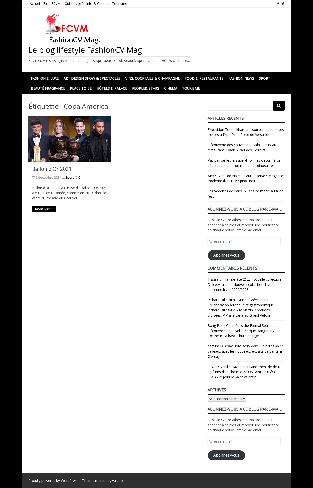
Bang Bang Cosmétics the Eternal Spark (239, 325)
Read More (44, 208)
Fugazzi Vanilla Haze (224, 366)
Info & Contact (98, 3)
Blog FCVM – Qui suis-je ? (63, 3)
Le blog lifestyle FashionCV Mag (85, 50)
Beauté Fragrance (48, 88)
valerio (117, 480)
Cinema (170, 88)
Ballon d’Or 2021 (52, 169)
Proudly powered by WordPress (53, 480)
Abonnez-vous (226, 255)
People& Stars (145, 88)
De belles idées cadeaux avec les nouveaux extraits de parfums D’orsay (246, 351)
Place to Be (81, 88)
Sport (264, 78)
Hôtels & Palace (112, 88)
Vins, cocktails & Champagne (152, 78)
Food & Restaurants (204, 78)
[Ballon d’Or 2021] (69, 138)
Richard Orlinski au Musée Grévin (233, 300)
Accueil (35, 3)
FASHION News (241, 78)
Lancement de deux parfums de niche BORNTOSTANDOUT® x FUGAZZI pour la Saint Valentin (244, 371)
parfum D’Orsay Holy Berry (229, 346)
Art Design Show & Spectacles (92, 78)
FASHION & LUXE (45, 78)
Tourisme (119, 3)
